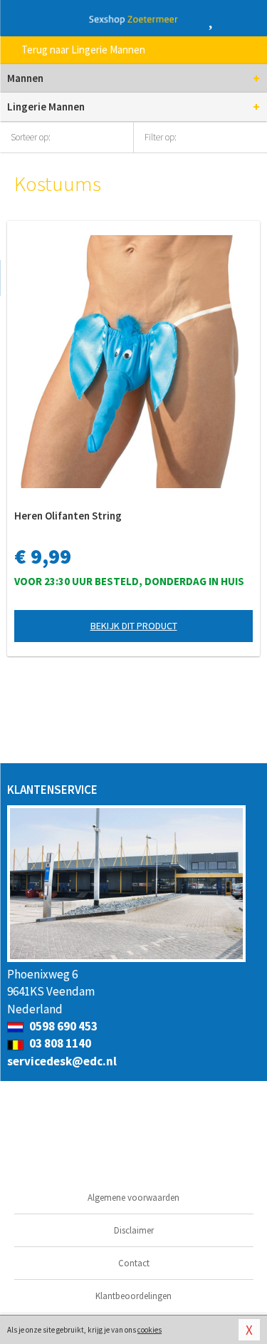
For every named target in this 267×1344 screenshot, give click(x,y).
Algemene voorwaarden (133, 1197)
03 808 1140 (59, 1043)
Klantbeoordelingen (133, 1296)
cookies (149, 1330)
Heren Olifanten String (68, 515)
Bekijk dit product (133, 625)
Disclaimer (134, 1230)
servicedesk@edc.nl (62, 1061)
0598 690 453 (62, 1026)
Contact (134, 1263)
